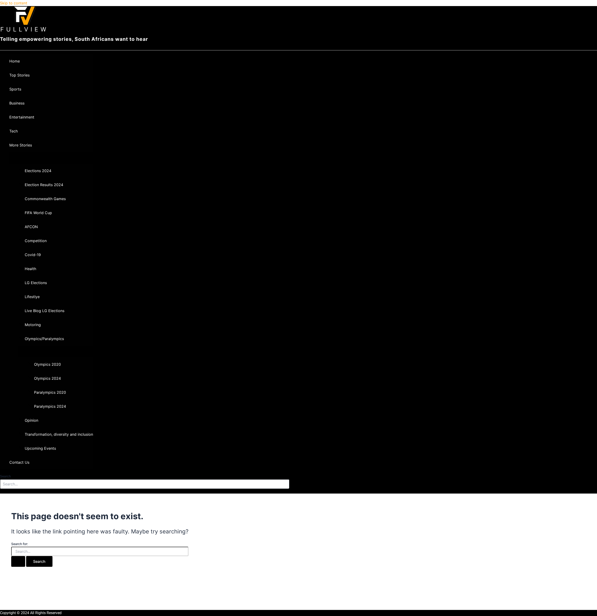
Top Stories (19, 75)
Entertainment (21, 117)
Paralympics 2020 (50, 392)
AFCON (31, 226)
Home (14, 61)
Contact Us (19, 462)
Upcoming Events (40, 448)
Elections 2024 (38, 170)
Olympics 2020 (47, 364)
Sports (15, 89)
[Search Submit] (18, 561)
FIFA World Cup (38, 212)
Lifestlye (32, 296)
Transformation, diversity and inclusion (59, 434)
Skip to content (13, 3)
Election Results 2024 (44, 184)
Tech (13, 131)
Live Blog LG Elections (44, 310)
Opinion (31, 420)
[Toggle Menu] (51, 157)
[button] (35, 145)
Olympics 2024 (47, 378)
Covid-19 (33, 254)
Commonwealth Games (45, 198)
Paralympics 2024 (50, 406)
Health (30, 268)
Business (16, 103)
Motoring (33, 324)
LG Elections (36, 282)
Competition (36, 240)
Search (5, 476)
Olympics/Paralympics (44, 338)
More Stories (20, 145)
